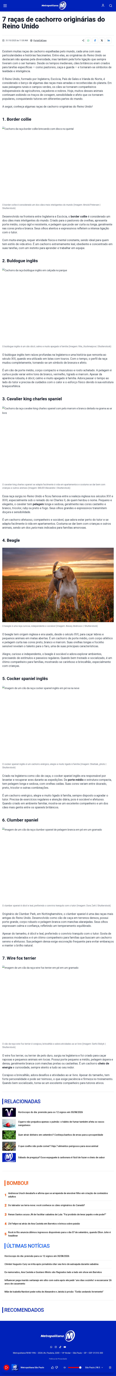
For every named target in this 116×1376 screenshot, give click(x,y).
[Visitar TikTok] (60, 1347)
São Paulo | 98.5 (92, 1367)
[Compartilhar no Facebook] (95, 40)
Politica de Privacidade (58, 1359)
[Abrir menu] (5, 5)
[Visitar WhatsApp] (51, 1347)
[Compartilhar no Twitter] (102, 40)
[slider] (80, 1367)
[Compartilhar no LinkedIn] (108, 40)
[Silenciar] (65, 1367)
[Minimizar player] (110, 1367)
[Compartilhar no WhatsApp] (88, 40)
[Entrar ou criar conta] (103, 5)
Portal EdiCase (40, 40)
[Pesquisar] (111, 6)
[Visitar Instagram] (56, 1347)
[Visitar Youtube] (65, 1347)
